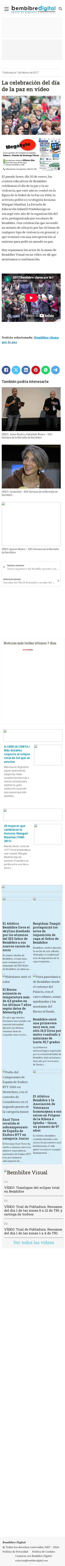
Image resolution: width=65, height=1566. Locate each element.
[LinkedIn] (25, 370)
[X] (16, 370)
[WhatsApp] (45, 370)
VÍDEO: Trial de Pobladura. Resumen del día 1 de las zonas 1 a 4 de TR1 (33, 1231)
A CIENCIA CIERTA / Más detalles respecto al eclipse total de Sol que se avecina (17, 754)
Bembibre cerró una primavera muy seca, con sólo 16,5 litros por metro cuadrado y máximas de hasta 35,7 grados (47, 1030)
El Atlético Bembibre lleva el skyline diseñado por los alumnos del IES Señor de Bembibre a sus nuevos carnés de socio (16, 936)
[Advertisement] (32, 1392)
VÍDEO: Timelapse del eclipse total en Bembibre (32, 1189)
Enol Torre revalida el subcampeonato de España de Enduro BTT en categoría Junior (16, 1128)
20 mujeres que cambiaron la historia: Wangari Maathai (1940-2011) (16, 833)
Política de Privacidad (15, 1551)
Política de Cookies (43, 1551)
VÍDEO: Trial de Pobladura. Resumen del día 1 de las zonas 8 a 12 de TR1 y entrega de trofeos (33, 1210)
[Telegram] (55, 370)
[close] (6, 9)
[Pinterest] (35, 370)
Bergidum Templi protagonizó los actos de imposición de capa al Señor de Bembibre (46, 932)
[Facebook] (6, 370)
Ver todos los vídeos (33, 1242)
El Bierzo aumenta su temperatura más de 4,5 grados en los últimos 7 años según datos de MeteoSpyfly (17, 1000)
